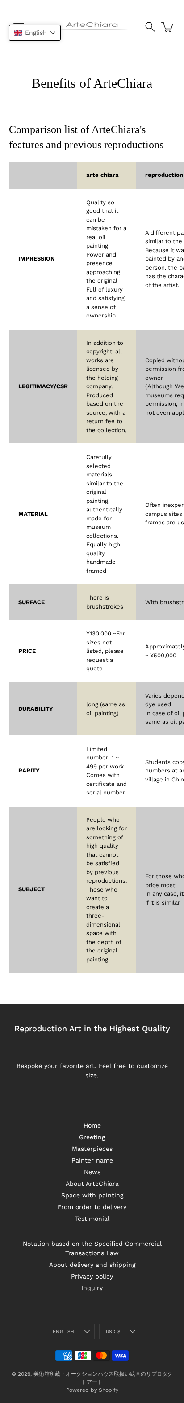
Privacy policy (92, 1276)
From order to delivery (92, 1206)
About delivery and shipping (92, 1264)
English (63, 1331)
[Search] (150, 27)
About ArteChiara (92, 1183)
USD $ (113, 1331)
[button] (34, 32)
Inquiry (92, 1287)
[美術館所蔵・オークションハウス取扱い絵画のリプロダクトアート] (92, 26)
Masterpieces (92, 1148)
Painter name (92, 1160)
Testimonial (92, 1218)
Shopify (108, 1390)
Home (92, 1125)
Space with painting (92, 1195)
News (92, 1172)
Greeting (92, 1137)
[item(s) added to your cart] (168, 27)
